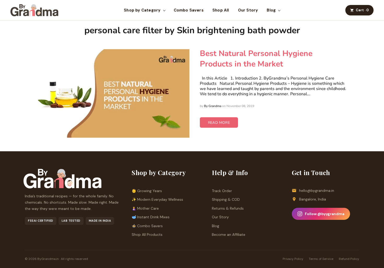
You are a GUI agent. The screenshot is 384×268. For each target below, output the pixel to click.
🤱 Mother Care (145, 208)
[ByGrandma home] (34, 10)
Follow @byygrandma (324, 213)
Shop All (220, 10)
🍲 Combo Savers (147, 226)
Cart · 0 (362, 10)
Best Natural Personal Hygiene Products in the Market (256, 58)
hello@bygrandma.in (316, 190)
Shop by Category (142, 10)
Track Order (222, 190)
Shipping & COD (226, 199)
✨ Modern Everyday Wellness (157, 199)
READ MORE (219, 122)
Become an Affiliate (228, 234)
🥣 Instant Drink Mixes (151, 217)
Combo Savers (188, 10)
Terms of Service (321, 259)
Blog (271, 10)
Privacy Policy (293, 259)
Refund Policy (349, 259)
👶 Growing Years (147, 190)
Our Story (248, 10)
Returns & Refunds (228, 208)
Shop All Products (147, 234)
